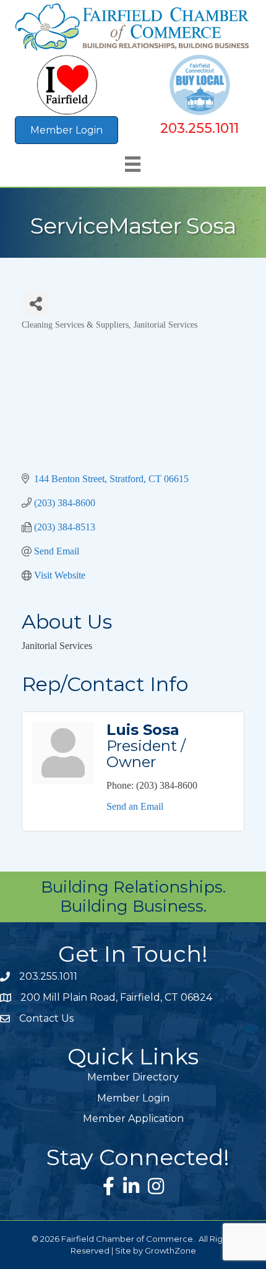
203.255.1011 (199, 128)
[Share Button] (35, 303)
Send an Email (134, 806)
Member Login (133, 1098)
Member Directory (133, 1077)
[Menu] (132, 164)
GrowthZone (170, 1250)
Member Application (133, 1118)
